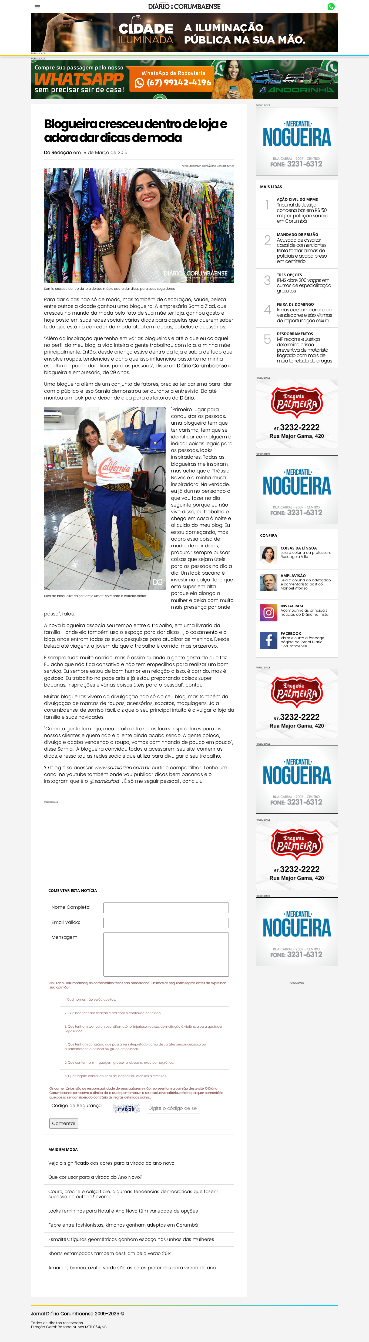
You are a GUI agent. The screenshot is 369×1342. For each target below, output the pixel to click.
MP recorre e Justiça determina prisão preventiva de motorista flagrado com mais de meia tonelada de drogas (304, 350)
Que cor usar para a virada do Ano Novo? (95, 1177)
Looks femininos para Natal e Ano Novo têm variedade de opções (123, 1211)
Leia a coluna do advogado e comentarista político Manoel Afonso (306, 584)
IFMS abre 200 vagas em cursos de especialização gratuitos (304, 285)
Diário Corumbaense (184, 6)
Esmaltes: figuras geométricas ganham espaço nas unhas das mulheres (131, 1239)
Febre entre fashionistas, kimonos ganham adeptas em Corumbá (123, 1225)
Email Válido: (66, 922)
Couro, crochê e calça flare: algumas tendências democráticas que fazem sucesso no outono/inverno (133, 1194)
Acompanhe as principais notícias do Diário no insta (304, 612)
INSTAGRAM (292, 605)
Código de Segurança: (77, 1105)
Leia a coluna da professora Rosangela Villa (306, 554)
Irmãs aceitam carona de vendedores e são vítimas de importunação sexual (304, 315)
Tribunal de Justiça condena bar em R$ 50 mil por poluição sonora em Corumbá (302, 212)
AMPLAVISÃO (293, 575)
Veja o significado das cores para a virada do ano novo (111, 1163)
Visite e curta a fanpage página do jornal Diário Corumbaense (302, 642)
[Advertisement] (184, 841)
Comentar (63, 1123)
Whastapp (331, 6)
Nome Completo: (71, 907)
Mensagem (64, 937)
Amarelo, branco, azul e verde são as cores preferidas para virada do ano (132, 1267)
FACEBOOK (291, 633)
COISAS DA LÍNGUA (299, 548)
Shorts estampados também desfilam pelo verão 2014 (110, 1253)
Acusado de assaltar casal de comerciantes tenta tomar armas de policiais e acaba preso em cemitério (302, 251)
